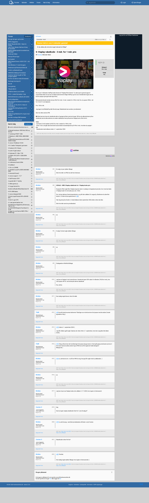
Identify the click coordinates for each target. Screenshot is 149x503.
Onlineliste (76, 484)
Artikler (32, 2)
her (50, 478)
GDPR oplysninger (97, 484)
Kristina (40, 55)
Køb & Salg (46, 2)
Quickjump (28, 36)
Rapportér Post (39, 179)
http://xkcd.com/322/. (66, 431)
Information (56, 2)
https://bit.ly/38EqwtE (61, 432)
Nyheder (24, 2)
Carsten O (39, 407)
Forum (38, 2)
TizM (37, 312)
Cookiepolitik (83, 484)
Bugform (71, 484)
